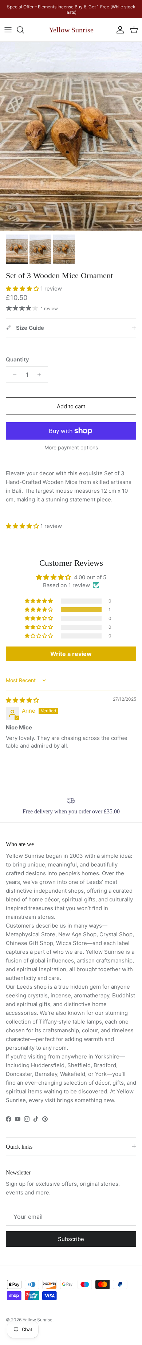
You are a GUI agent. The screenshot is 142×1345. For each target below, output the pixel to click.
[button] (23, 288)
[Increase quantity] (41, 375)
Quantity (17, 359)
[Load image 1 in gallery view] (71, 136)
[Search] (24, 30)
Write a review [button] (71, 653)
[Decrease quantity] (12, 375)
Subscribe (71, 1239)
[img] (22, 700)
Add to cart (71, 406)
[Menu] (8, 30)
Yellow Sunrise (37, 1319)
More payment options (71, 448)
